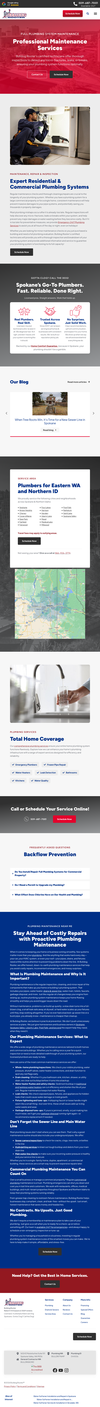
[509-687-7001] (75, 4)
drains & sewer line (52, 991)
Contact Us (68, 1314)
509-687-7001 (88, 2)
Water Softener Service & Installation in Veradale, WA (56, 1403)
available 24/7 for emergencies (52, 1227)
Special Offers (87, 1309)
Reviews (66, 1309)
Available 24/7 (88, 6)
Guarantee (85, 1318)
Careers (84, 1322)
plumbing (37, 955)
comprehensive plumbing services (31, 746)
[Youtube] (60, 1370)
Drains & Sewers (52, 1309)
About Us (67, 1305)
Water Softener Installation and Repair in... (55, 1399)
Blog (83, 1314)
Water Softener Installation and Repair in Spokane (54, 1396)
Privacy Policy (10, 1386)
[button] (95, 13)
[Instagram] (66, 1370)
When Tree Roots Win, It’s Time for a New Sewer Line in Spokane (50, 421)
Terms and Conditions (26, 1386)
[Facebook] (55, 1370)
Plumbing (49, 1305)
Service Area (50, 1314)
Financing (85, 1305)
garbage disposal (49, 1113)
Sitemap (40, 1386)
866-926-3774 (62, 553)
